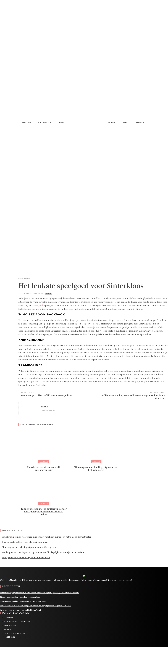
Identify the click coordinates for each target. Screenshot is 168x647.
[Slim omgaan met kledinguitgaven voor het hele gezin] (96, 446)
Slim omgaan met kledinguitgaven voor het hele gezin (96, 468)
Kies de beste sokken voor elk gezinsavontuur (43, 468)
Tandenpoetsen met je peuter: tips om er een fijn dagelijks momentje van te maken (44, 511)
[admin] (29, 408)
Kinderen (27, 278)
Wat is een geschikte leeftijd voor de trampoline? (46, 395)
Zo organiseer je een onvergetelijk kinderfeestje (26, 557)
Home (20, 278)
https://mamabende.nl (48, 410)
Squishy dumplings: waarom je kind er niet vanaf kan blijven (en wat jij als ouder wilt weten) (47, 536)
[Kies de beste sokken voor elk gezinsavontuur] (43, 446)
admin (48, 293)
